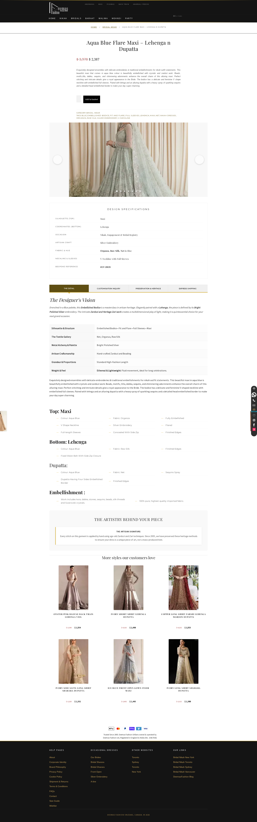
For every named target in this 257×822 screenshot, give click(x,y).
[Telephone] (254, 400)
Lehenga (144, 115)
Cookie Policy (55, 776)
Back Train (124, 4)
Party (129, 18)
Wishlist (53, 806)
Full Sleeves (132, 115)
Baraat (90, 18)
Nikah (63, 18)
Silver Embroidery (107, 118)
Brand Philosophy (57, 767)
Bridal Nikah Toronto (182, 762)
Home (52, 18)
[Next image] (199, 159)
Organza (81, 118)
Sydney (135, 762)
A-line (93, 781)
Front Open (96, 772)
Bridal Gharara (98, 767)
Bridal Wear (110, 27)
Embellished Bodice (98, 115)
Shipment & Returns (58, 781)
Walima (103, 18)
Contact (53, 796)
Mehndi (116, 18)
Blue (84, 115)
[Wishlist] (254, 415)
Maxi (100, 4)
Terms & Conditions (58, 786)
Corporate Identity (57, 762)
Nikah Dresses (168, 115)
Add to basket (91, 99)
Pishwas (111, 4)
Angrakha (89, 4)
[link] (254, 394)
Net (158, 115)
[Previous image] (57, 159)
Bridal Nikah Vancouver (184, 772)
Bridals (76, 18)
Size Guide (54, 801)
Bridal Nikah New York (183, 757)
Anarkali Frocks (141, 4)
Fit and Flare (117, 115)
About (52, 757)
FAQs (52, 791)
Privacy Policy (55, 772)
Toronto (135, 757)
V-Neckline (124, 118)
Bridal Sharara (97, 762)
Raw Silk (92, 118)
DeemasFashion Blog (183, 776)
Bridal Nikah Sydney (182, 767)
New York (136, 772)
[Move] (254, 388)
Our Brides (96, 757)
